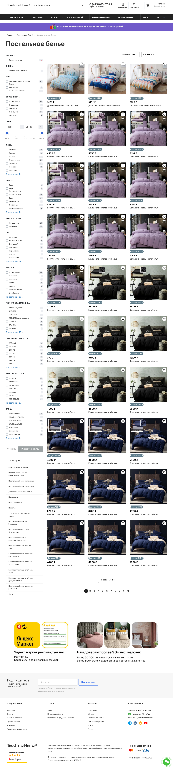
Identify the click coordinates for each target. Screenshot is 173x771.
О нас (49, 710)
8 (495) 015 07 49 (143, 710)
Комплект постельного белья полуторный (21, 555)
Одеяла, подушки (126, 17)
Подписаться (88, 682)
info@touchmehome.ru (143, 718)
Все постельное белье (18, 467)
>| (128, 591)
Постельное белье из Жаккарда (18, 522)
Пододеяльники (15, 502)
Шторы (54, 17)
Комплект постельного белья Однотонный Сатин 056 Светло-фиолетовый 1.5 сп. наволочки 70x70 (146, 209)
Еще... (159, 17)
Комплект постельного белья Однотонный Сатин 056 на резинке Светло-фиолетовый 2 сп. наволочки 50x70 (146, 158)
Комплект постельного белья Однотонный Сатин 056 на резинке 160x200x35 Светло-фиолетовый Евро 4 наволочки (62, 158)
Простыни (13, 508)
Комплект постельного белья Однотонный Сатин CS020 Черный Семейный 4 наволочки (147, 414)
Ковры (146, 17)
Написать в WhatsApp (141, 714)
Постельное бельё (74, 17)
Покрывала (37, 17)
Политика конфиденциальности (60, 718)
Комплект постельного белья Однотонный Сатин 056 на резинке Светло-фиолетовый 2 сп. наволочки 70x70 (64, 209)
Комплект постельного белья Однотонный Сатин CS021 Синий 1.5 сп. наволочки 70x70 (104, 516)
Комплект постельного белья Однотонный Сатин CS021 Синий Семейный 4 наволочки (146, 567)
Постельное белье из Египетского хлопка (18, 474)
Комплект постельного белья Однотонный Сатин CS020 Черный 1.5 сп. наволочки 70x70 (105, 363)
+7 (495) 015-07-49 (100, 4)
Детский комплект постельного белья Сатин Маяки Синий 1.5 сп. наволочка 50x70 (104, 107)
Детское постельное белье (20, 492)
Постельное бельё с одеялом (21, 486)
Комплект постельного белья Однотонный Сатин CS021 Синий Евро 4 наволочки (104, 567)
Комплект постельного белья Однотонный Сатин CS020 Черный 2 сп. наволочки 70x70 (64, 414)
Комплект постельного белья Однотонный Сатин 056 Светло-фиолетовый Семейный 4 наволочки (63, 312)
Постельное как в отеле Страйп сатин (19, 531)
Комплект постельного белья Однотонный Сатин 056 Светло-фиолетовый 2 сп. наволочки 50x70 (63, 260)
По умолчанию (128, 54)
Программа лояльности (17, 729)
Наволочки (13, 497)
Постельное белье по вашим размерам (21, 587)
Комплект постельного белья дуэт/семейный (21, 579)
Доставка (11, 710)
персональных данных (55, 691)
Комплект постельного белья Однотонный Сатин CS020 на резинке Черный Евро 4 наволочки (147, 312)
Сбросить (11, 449)
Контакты (11, 725)
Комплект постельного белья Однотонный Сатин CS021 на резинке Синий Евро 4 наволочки (146, 465)
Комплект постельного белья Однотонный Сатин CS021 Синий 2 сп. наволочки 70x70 (64, 567)
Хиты (11, 594)
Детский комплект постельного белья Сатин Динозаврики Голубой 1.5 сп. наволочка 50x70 (64, 107)
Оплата (10, 714)
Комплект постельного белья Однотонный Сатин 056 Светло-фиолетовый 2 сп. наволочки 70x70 (104, 260)
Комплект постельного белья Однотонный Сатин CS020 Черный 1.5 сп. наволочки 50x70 (64, 363)
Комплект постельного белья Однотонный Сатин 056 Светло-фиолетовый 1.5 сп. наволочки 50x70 (104, 209)
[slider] (7, 133)
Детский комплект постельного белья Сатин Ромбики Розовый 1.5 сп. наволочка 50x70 (146, 107)
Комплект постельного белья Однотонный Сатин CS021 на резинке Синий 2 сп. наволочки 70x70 (103, 465)
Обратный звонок (96, 7)
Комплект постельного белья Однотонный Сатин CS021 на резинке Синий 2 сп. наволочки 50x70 (62, 465)
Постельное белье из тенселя (21, 481)
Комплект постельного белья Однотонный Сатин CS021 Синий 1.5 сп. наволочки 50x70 (63, 516)
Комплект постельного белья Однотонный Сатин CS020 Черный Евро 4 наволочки (105, 414)
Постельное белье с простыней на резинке (18, 539)
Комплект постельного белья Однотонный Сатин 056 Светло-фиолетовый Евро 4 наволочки (146, 260)
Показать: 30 (149, 54)
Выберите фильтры (30, 449)
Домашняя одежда (100, 17)
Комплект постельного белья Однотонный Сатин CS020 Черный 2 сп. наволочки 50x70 (147, 363)
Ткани (90, 729)
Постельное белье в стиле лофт (20, 547)
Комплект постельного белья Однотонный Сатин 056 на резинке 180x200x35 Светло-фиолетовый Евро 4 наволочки (103, 158)
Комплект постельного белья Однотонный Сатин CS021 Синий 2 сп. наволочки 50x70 (147, 516)
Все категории (16, 17)
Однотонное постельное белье (19, 514)
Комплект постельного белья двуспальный (21, 563)
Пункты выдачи (13, 721)
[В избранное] (82, 63)
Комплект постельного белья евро (21, 571)
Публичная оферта (55, 714)
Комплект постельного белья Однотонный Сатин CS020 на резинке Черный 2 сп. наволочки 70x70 (104, 312)
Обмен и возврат (14, 718)
